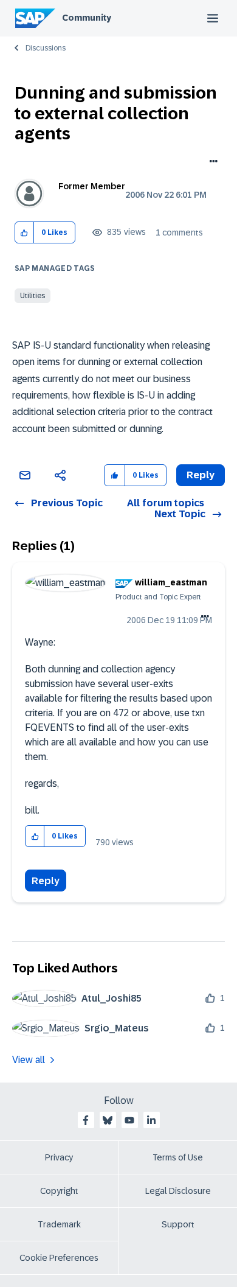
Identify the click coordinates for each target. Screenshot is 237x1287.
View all (28, 1060)
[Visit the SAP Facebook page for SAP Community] (86, 1120)
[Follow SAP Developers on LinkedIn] (151, 1120)
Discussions (46, 48)
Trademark (59, 1224)
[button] (24, 232)
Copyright (59, 1191)
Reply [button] (201, 475)
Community (86, 18)
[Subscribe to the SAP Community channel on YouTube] (129, 1120)
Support (178, 1224)
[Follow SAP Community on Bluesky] (107, 1120)
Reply (46, 881)
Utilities (32, 295)
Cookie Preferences (58, 1258)
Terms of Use (178, 1157)
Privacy (59, 1157)
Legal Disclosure (178, 1191)
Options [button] (211, 162)
